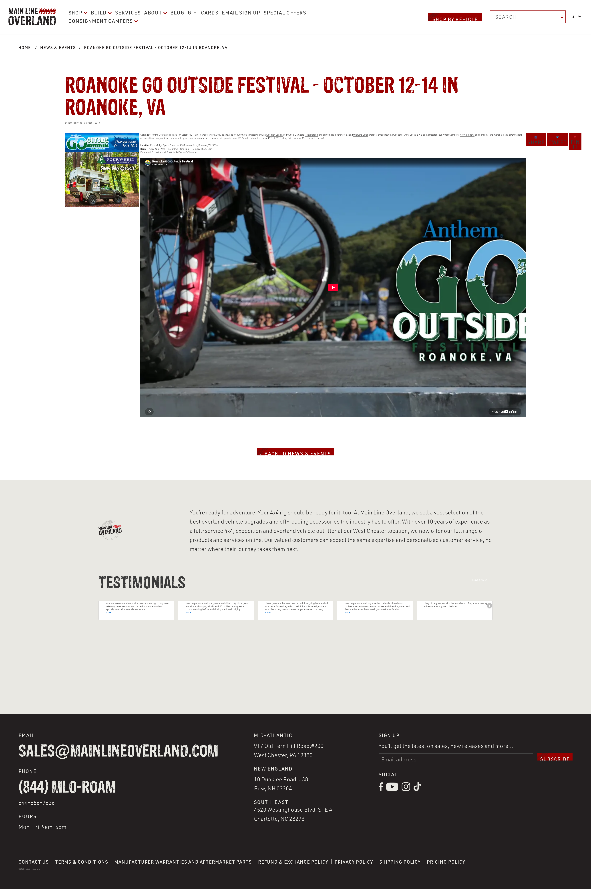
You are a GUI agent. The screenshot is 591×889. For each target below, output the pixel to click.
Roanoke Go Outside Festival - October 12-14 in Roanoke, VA (155, 47)
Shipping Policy (400, 862)
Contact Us (33, 862)
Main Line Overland (32, 869)
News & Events (58, 47)
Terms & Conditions (81, 862)
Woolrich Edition (274, 134)
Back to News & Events (297, 452)
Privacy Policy (354, 862)
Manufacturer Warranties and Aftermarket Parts (183, 862)
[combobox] (528, 16)
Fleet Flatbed (311, 134)
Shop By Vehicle (455, 18)
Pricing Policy (446, 862)
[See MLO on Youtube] (392, 790)
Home (24, 47)
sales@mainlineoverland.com (118, 752)
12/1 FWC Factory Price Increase (285, 138)
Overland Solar (360, 134)
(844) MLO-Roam (67, 788)
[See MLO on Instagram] (405, 790)
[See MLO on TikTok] (417, 790)
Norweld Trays (467, 134)
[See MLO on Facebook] (381, 790)
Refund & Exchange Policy (293, 862)
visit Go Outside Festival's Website (179, 152)
